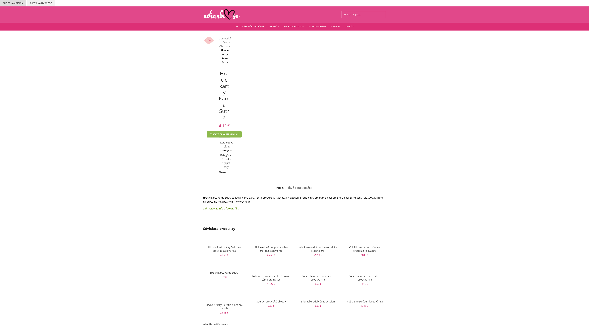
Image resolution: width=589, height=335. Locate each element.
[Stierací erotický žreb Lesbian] (318, 295)
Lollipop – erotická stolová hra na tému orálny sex (271, 277)
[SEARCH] (382, 14)
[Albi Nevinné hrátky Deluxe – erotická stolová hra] (224, 239)
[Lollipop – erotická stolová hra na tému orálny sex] (271, 268)
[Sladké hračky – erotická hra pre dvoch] (224, 297)
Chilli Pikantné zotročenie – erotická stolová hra (364, 249)
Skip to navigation (13, 3)
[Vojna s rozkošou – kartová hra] (365, 295)
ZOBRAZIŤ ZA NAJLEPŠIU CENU (224, 134)
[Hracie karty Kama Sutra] (224, 266)
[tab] (280, 186)
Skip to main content (41, 3)
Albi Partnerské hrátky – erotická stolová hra (318, 249)
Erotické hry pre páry (226, 163)
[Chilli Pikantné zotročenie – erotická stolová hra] (365, 239)
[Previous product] (220, 68)
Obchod (224, 46)
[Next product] (226, 68)
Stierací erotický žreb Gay (271, 301)
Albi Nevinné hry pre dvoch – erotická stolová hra (271, 249)
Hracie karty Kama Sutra (224, 272)
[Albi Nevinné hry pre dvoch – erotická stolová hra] (271, 239)
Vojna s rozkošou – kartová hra (365, 301)
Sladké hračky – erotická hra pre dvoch (224, 306)
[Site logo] (222, 14)
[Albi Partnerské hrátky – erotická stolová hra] (318, 239)
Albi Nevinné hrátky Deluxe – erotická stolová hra (224, 249)
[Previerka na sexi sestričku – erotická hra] (318, 268)
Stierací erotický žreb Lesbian (318, 301)
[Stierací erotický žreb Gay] (271, 295)
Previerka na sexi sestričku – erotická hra (318, 277)
